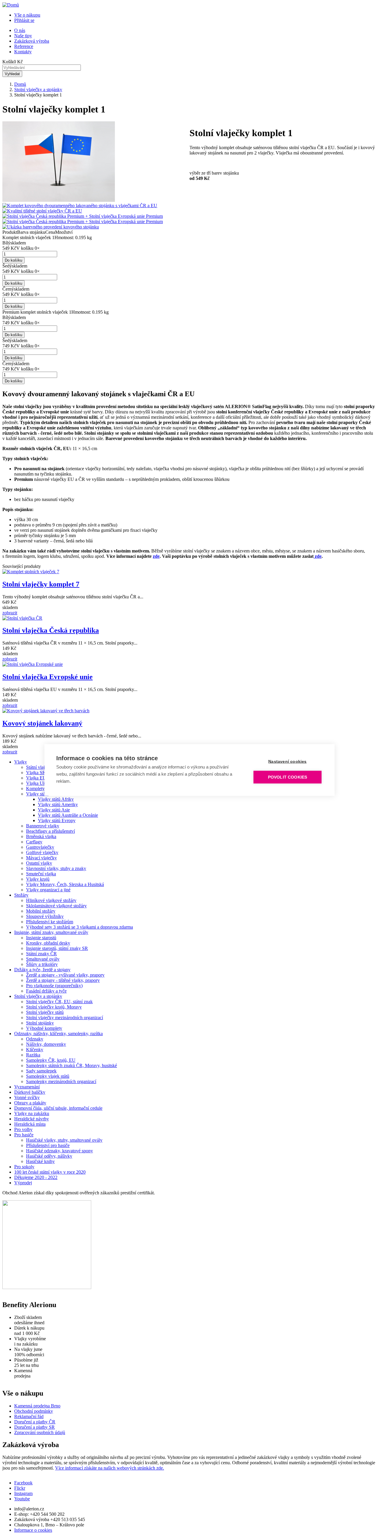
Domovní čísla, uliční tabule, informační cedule (58, 1108)
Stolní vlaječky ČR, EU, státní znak (59, 1001)
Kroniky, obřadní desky (48, 942)
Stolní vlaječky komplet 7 (40, 584)
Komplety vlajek (41, 788)
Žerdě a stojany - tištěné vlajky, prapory (63, 980)
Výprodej (23, 1182)
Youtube (22, 1498)
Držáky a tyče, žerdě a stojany (42, 969)
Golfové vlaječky (42, 852)
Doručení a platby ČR (34, 1421)
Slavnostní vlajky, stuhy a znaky (56, 868)
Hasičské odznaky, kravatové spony (59, 1150)
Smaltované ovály (43, 958)
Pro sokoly (24, 1166)
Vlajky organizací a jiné (48, 889)
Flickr (19, 1488)
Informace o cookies (33, 1530)
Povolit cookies (287, 777)
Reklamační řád (29, 1416)
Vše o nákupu (27, 14)
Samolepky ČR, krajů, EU (51, 1060)
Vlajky (20, 761)
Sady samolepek (41, 1070)
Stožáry (21, 895)
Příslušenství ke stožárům (49, 921)
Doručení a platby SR (34, 1427)
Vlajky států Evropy (57, 820)
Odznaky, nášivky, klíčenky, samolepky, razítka (58, 1033)
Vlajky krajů (37, 879)
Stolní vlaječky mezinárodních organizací (64, 1017)
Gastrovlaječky (40, 847)
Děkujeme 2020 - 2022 (35, 1177)
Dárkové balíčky (29, 1092)
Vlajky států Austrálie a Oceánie (68, 815)
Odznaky (34, 1038)
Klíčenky (34, 1049)
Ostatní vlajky (39, 863)
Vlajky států (37, 793)
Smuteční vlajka (41, 873)
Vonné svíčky (27, 1097)
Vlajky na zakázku (31, 1113)
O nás (19, 30)
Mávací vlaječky (41, 857)
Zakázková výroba (31, 41)
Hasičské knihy (40, 1161)
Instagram (23, 1493)
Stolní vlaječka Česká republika (50, 630)
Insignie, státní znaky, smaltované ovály (51, 932)
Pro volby (23, 1129)
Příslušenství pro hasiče (48, 1145)
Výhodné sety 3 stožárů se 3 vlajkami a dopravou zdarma (79, 927)
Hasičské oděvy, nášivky (49, 1156)
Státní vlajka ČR (41, 767)
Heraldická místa (30, 1124)
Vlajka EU (36, 777)
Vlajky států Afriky (56, 799)
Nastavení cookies (287, 761)
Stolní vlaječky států (45, 1012)
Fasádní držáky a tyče (46, 990)
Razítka (33, 1054)
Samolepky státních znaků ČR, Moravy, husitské (71, 1065)
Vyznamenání (27, 1086)
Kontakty (23, 51)
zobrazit (9, 612)
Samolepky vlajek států (47, 1076)
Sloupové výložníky (45, 916)
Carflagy (34, 841)
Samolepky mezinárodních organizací (61, 1081)
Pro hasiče (23, 1134)
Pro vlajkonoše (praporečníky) (54, 985)
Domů (20, 84)
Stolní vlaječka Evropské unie (47, 677)
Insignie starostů (41, 937)
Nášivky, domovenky (46, 1044)
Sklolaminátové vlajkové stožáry (56, 905)
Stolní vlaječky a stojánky (38, 89)
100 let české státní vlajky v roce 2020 (50, 1172)
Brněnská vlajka (41, 836)
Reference (23, 46)
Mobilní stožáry (40, 911)
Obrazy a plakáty (30, 1102)
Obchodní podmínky (33, 1411)
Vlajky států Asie (54, 809)
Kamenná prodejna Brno (37, 1405)
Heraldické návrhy (31, 1118)
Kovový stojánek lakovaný (42, 723)
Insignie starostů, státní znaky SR (57, 948)
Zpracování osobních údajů (39, 1432)
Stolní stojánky (40, 1022)
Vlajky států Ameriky (58, 804)
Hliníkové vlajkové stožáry (51, 900)
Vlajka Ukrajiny (41, 783)
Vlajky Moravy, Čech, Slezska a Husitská (65, 884)
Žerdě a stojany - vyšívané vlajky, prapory (65, 974)
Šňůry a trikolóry (42, 964)
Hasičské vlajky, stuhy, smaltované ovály (64, 1140)
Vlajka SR (36, 772)
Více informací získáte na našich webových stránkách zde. (109, 1467)
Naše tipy (23, 35)
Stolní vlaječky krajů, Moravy (54, 1006)
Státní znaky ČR (41, 953)
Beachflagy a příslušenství (50, 831)
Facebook (23, 1482)
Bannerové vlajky (42, 825)
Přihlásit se (24, 20)
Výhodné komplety (44, 1028)
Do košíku (13, 260)
